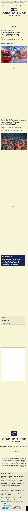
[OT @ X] (13, 451)
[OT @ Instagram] (15, 451)
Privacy (10, 446)
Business (11, 18)
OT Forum (22, 1)
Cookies (16, 446)
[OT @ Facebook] (10, 451)
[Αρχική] (14, 434)
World (23, 18)
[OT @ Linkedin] (18, 451)
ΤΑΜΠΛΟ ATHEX (6, 323)
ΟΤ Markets (16, 1)
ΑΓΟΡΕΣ (4, 317)
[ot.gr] (14, 12)
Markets (5, 18)
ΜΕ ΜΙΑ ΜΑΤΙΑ (5, 320)
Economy (17, 18)
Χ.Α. (1, 21)
